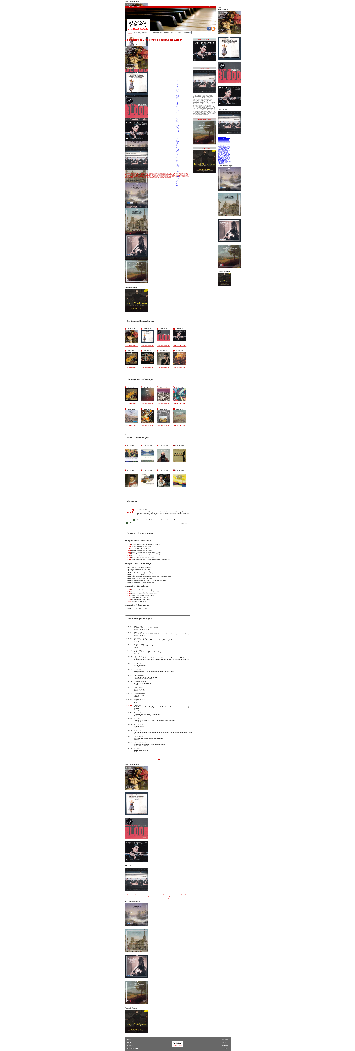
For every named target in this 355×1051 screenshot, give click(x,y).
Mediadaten (225, 1045)
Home (129, 33)
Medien (137, 32)
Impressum (225, 1039)
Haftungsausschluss (132, 1048)
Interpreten (168, 32)
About (129, 1039)
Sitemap (211, 6)
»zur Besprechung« (131, 345)
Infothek (178, 32)
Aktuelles (145, 32)
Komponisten (157, 32)
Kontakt (224, 1042)
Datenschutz (130, 1045)
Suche (186, 32)
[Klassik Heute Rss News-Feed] (213, 30)
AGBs (129, 1042)
